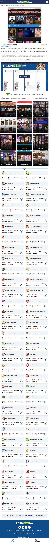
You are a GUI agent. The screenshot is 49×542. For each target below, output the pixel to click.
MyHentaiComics (40, 131)
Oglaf (40, 164)
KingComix (40, 148)
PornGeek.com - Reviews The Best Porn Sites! (26, 533)
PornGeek (41, 94)
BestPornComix (24, 164)
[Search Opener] (47, 2)
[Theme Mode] (19, 527)
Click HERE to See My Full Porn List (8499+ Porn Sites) (24, 516)
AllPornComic (24, 115)
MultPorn (8, 115)
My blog (29, 527)
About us (17, 530)
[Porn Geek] (24, 2)
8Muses (40, 115)
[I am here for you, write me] (23, 527)
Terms (23, 530)
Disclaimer (39, 530)
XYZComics (24, 148)
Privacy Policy (30, 530)
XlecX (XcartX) (8, 164)
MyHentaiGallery (24, 131)
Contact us (9, 530)
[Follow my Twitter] (26, 527)
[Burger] (2, 2)
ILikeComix (8, 131)
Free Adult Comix (8, 148)
